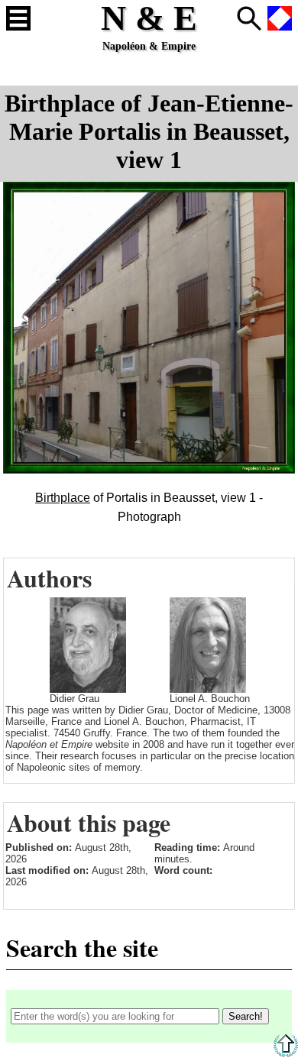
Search (249, 18)
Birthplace (62, 497)
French (279, 18)
